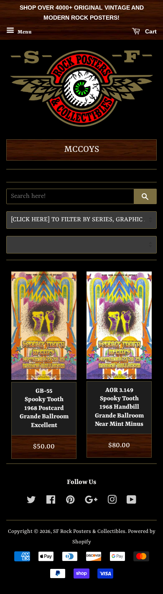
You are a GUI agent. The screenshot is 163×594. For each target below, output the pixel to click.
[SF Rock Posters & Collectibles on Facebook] (51, 502)
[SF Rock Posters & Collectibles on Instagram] (112, 502)
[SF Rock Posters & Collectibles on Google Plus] (91, 502)
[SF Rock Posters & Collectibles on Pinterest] (70, 502)
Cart (150, 31)
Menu (23, 32)
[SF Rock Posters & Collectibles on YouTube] (131, 502)
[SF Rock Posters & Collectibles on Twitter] (31, 502)
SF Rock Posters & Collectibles (89, 531)
